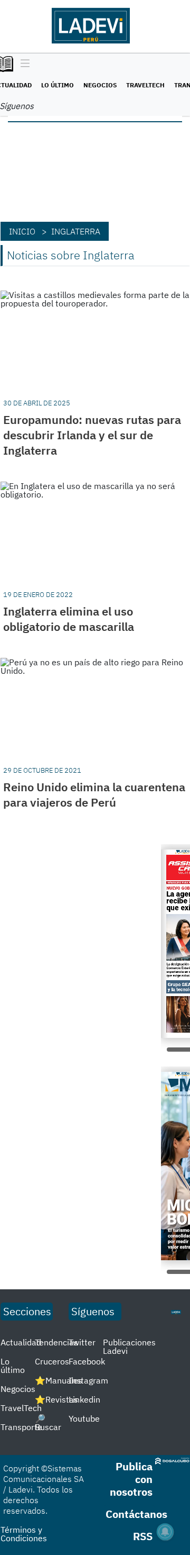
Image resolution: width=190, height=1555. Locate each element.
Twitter (82, 1342)
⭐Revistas (56, 1399)
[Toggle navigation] (22, 64)
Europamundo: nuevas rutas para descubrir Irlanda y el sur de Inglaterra (92, 435)
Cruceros (52, 1361)
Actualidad (21, 1342)
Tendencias (56, 1342)
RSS (143, 1536)
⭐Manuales (58, 1380)
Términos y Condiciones (24, 1533)
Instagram (88, 1380)
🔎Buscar (48, 1422)
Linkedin (84, 1399)
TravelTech (145, 85)
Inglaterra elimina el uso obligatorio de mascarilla (68, 618)
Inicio (22, 231)
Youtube (84, 1418)
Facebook (87, 1361)
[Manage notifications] (165, 1531)
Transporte (21, 1427)
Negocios (100, 85)
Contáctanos (136, 1514)
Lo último (57, 85)
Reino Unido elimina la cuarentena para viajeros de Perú (94, 794)
